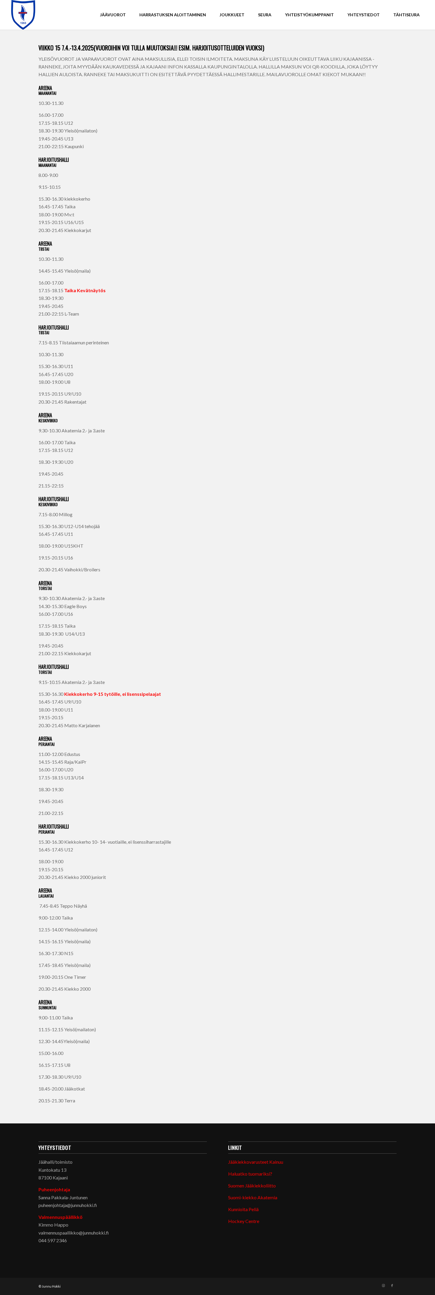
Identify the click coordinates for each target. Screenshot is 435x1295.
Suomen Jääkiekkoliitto (252, 1185)
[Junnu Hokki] (23, 15)
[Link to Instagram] (383, 1285)
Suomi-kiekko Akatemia (252, 1197)
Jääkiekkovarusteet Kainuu (255, 1162)
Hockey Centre (243, 1221)
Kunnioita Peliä (243, 1209)
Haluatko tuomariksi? (250, 1173)
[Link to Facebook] (392, 1285)
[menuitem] (113, 15)
